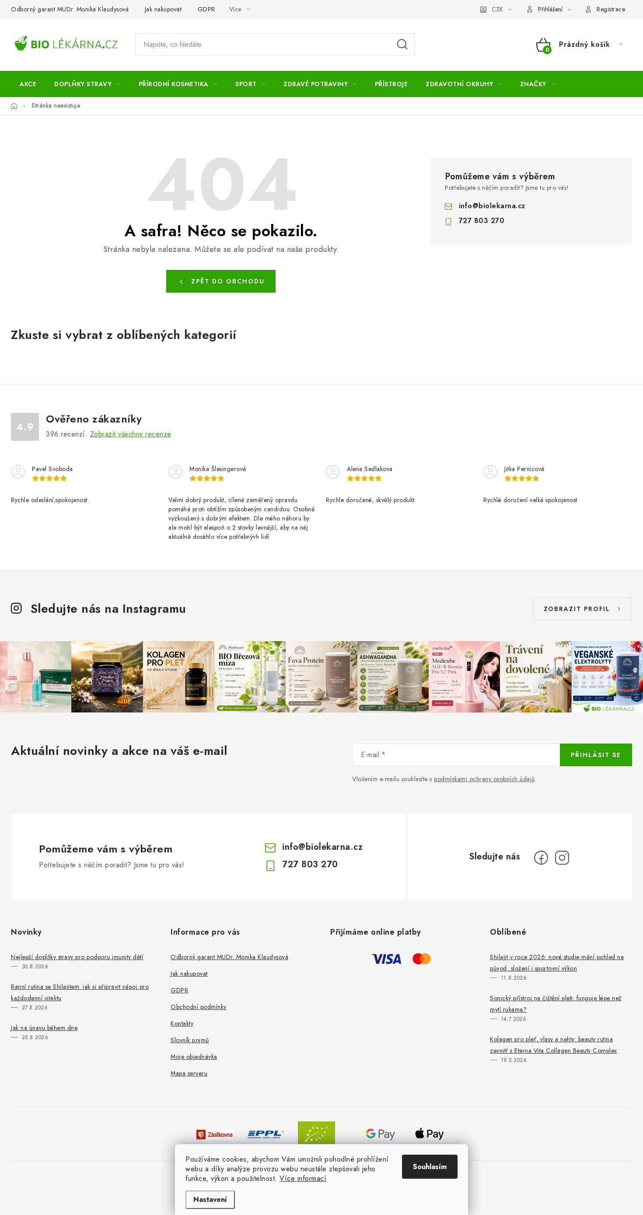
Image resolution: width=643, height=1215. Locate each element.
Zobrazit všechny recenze (130, 434)
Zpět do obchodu (228, 281)
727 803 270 (482, 221)
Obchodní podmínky (199, 1006)
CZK (497, 9)
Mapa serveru (189, 1073)
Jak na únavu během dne (44, 1027)
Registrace (611, 9)
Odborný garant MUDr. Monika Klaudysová (70, 9)
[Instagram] (562, 858)
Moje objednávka (194, 1056)
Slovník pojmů (190, 1040)
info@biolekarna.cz (492, 206)
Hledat (402, 44)
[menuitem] (28, 84)
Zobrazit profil (577, 608)
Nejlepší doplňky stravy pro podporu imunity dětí (77, 957)
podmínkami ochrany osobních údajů (484, 779)
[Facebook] (541, 858)
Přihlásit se (596, 755)
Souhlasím (430, 1167)
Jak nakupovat (163, 9)
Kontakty (182, 1023)
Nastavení (210, 1199)
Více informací (303, 1178)
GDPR (206, 9)
